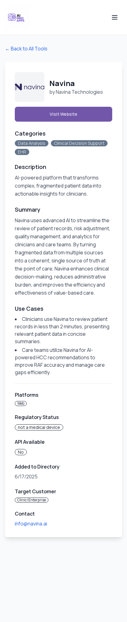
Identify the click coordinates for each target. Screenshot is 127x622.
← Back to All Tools (26, 48)
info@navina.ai (31, 523)
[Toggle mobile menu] (114, 17)
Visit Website (63, 114)
